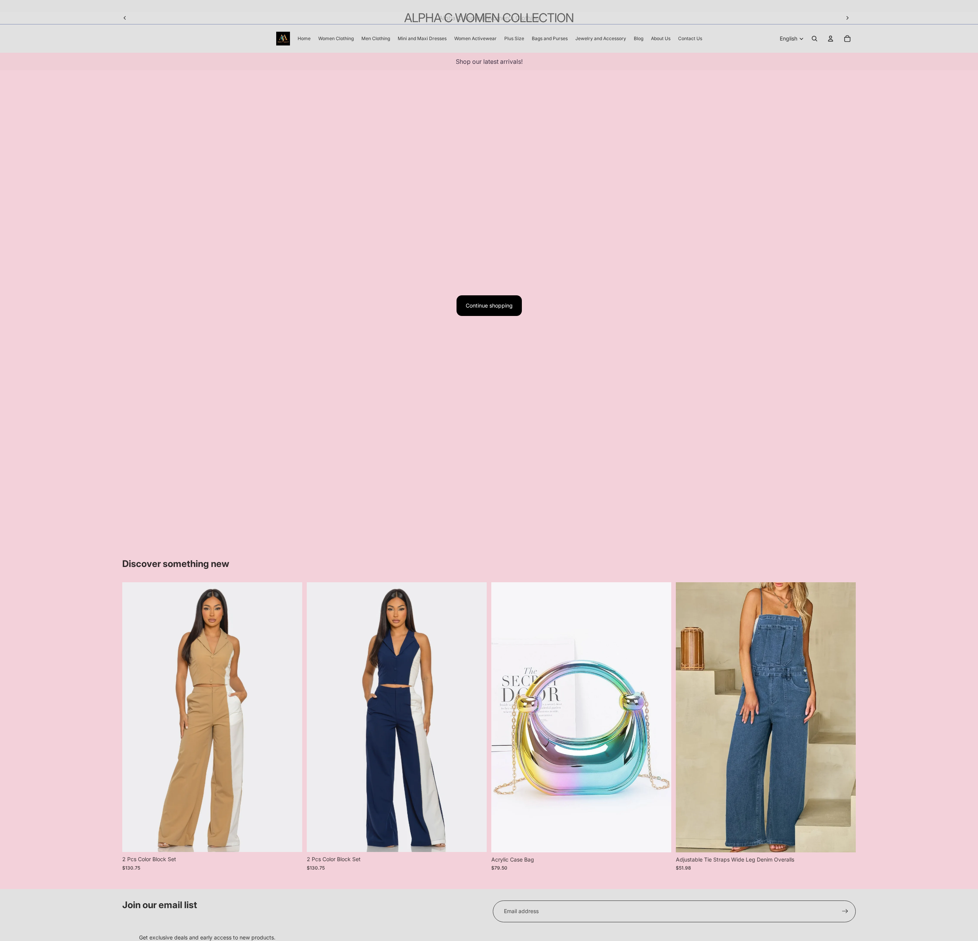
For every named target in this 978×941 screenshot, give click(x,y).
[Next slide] (847, 18)
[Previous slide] (125, 18)
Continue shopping (489, 305)
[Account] (830, 38)
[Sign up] (845, 911)
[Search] (814, 38)
